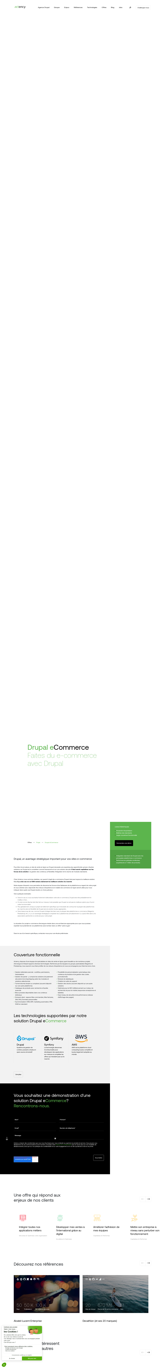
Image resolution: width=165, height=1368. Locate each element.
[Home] (20, 7)
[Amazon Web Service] (86, 1279)
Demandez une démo (123, 843)
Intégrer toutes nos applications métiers (30, 1228)
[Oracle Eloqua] (38, 1279)
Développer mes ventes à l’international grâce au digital (70, 1230)
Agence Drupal (43, 7)
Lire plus (18, 1074)
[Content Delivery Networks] (103, 1279)
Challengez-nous (143, 7)
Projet (38, 842)
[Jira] (31, 1279)
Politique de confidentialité (63, 1144)
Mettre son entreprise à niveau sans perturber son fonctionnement (144, 1230)
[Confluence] (28, 1279)
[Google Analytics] (100, 1279)
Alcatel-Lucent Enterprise (28, 1320)
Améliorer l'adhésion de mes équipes (106, 1228)
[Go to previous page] (143, 1199)
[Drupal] (18, 1279)
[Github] (24, 1279)
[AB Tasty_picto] (96, 1279)
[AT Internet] (34, 1279)
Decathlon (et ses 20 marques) (100, 1320)
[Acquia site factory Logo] (21, 1279)
